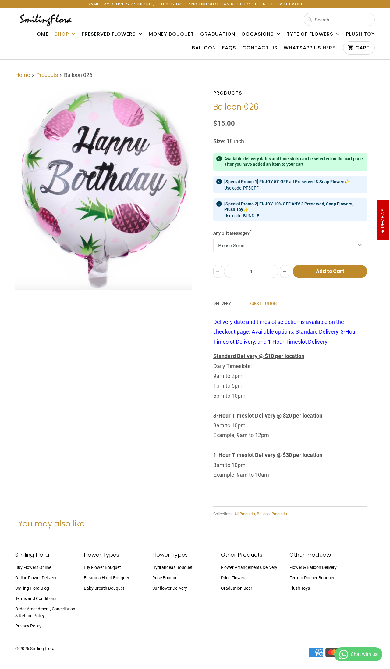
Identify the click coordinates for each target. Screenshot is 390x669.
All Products (244, 514)
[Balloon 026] (103, 189)
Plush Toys (299, 588)
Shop (62, 34)
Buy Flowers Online (33, 567)
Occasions (258, 34)
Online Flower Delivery (35, 577)
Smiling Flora (42, 648)
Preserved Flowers (109, 34)
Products (227, 92)
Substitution (263, 303)
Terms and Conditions (35, 598)
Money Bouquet (171, 34)
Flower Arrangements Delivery (249, 567)
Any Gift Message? (232, 232)
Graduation (217, 34)
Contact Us (260, 48)
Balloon (204, 48)
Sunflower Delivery (169, 588)
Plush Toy (360, 34)
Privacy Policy (28, 626)
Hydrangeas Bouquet (172, 567)
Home (40, 34)
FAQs (229, 48)
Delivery (222, 303)
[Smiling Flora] (45, 20)
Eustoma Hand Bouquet (106, 577)
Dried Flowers (233, 577)
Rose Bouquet (165, 577)
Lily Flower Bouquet (102, 567)
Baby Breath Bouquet (104, 588)
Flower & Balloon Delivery (313, 567)
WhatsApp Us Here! (310, 48)
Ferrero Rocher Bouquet (312, 577)
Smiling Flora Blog (32, 588)
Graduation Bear (236, 588)
